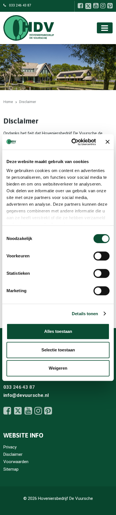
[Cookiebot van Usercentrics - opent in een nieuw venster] (72, 142)
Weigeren (58, 368)
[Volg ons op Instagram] (103, 6)
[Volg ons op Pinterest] (110, 6)
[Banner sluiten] (108, 142)
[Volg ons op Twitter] (88, 6)
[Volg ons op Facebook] (80, 6)
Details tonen (85, 313)
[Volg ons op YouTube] (96, 6)
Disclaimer (13, 454)
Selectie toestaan (58, 349)
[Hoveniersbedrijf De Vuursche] (28, 27)
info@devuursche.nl (26, 395)
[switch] (101, 255)
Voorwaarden (15, 461)
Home (8, 102)
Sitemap (11, 469)
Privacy (10, 447)
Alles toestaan (58, 331)
